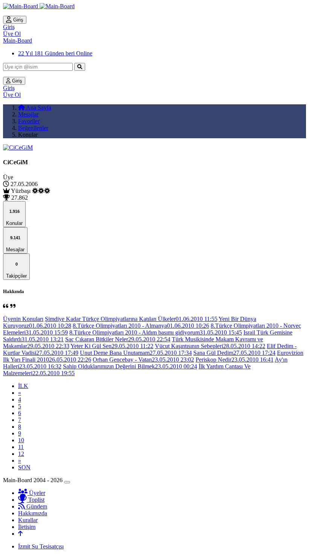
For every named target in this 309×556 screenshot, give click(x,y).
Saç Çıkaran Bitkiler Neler (117, 339)
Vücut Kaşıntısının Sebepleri (210, 346)
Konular (14, 217)
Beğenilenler (33, 128)
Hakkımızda (32, 513)
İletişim (26, 527)
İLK (23, 386)
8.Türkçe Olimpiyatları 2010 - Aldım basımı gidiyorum (155, 332)
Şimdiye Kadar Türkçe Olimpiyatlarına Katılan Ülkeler (131, 319)
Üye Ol (12, 34)
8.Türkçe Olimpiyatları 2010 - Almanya (141, 325)
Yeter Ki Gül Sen (111, 346)
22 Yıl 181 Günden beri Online (55, 53)
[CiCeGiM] (18, 147)
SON (24, 467)
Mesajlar (28, 114)
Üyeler (36, 493)
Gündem (36, 506)
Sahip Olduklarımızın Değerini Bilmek (130, 366)
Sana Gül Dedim (234, 353)
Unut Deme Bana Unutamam (136, 353)
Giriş (17, 20)
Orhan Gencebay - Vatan (143, 359)
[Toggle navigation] (67, 482)
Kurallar (28, 520)
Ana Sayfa (38, 107)
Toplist (35, 499)
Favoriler (29, 121)
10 (21, 440)
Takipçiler (16, 270)
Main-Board (17, 40)
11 (21, 447)
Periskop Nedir (235, 359)
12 (21, 454)
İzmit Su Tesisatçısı (41, 546)
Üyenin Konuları (23, 319)
